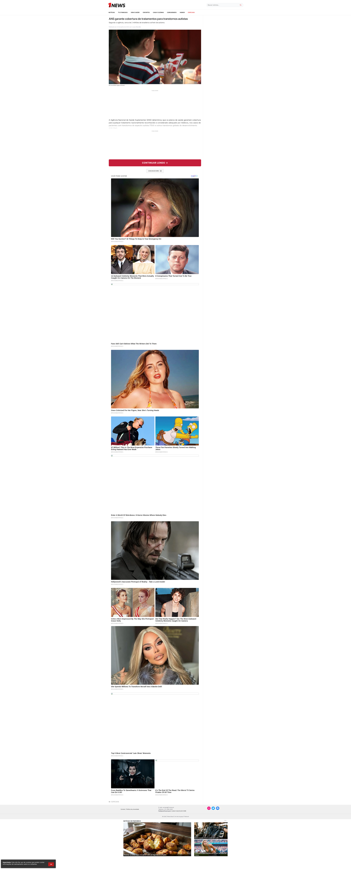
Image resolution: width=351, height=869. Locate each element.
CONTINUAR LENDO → (155, 162)
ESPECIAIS (191, 12)
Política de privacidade (132, 809)
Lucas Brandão (136, 27)
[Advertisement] (155, 104)
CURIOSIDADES (172, 12)
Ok (51, 864)
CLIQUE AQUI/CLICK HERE (178, 811)
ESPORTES (146, 12)
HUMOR (182, 12)
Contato (123, 809)
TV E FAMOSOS (123, 12)
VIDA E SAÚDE (135, 12)
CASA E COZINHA (158, 12)
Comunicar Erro (153, 171)
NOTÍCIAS (112, 12)
